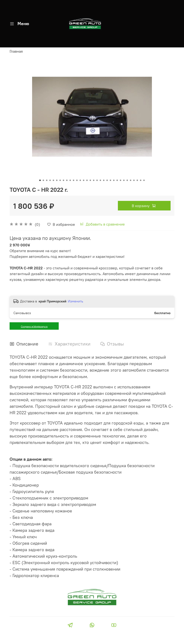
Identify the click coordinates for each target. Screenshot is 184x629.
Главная (16, 51)
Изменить (75, 301)
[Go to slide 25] (120, 180)
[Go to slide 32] (144, 180)
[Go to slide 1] (40, 180)
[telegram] (70, 625)
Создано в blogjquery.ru (34, 326)
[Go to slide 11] (73, 180)
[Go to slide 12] (77, 180)
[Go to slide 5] (53, 180)
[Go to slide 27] (127, 180)
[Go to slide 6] (57, 180)
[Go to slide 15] (87, 180)
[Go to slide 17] (93, 180)
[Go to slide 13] (80, 180)
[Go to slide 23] (114, 180)
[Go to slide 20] (103, 180)
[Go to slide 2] (43, 180)
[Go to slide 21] (107, 180)
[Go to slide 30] (137, 180)
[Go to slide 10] (70, 180)
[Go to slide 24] (117, 180)
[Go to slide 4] (50, 180)
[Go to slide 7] (60, 180)
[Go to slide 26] (124, 180)
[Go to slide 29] (134, 180)
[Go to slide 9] (67, 180)
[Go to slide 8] (63, 180)
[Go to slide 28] (130, 180)
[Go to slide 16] (90, 180)
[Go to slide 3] (46, 180)
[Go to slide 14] (83, 180)
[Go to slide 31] (140, 180)
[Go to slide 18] (97, 180)
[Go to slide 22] (110, 180)
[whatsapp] (92, 625)
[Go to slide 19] (100, 180)
